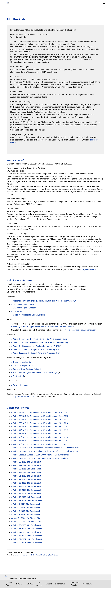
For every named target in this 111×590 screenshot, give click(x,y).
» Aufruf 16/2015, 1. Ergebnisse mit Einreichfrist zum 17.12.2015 (39, 444)
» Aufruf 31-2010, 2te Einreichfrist (26, 476)
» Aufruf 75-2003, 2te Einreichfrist (26, 525)
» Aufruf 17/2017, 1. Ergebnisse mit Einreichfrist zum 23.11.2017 (39, 430)
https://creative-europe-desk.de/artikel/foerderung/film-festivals (36, 555)
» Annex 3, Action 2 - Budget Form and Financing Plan (35, 353)
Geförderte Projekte (18, 407)
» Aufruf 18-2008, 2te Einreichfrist (26, 493)
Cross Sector (39, 584)
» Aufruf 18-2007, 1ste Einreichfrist (26, 500)
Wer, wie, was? (15, 160)
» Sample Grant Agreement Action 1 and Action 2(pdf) (35, 372)
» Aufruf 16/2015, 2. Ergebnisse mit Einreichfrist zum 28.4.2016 (39, 441)
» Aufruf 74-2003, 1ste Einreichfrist (26, 536)
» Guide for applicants (21, 362)
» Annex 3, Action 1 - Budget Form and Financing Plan (35, 349)
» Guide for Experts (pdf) (22, 365)
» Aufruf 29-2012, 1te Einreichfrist (26, 465)
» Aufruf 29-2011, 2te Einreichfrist (26, 469)
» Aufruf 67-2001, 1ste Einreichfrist (26, 539)
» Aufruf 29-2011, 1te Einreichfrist (26, 472)
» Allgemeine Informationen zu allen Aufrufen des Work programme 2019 (43, 301)
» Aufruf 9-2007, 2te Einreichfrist (25, 504)
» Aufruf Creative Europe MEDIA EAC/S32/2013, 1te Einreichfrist (40, 458)
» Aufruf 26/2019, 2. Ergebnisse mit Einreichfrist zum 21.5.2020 (39, 413)
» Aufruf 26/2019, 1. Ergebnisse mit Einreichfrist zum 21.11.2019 (39, 416)
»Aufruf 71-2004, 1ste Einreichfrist (26, 522)
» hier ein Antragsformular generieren (79, 330)
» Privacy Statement (20, 385)
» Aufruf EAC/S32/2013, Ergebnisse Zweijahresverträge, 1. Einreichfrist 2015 (45, 451)
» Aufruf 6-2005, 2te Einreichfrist (25, 511)
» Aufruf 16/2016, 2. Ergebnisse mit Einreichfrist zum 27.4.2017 (39, 434)
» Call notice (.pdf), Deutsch (23, 304)
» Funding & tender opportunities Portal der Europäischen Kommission (42, 326)
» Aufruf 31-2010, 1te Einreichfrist (26, 479)
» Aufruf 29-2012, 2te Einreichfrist (26, 462)
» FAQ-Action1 (17, 376)
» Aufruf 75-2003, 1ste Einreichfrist (26, 529)
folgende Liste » (89, 269)
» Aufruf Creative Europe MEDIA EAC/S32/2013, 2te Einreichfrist (40, 455)
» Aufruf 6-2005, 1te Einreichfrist (25, 515)
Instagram (99, 584)
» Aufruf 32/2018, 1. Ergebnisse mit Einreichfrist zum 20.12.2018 (39, 423)
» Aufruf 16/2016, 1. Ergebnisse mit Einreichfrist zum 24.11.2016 (39, 437)
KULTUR (19, 584)
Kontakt (49, 584)
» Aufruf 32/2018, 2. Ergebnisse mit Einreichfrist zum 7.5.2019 (38, 420)
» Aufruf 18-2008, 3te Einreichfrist (26, 490)
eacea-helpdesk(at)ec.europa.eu (21, 397)
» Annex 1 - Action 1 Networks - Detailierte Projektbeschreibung (39, 342)
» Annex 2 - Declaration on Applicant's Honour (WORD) (35, 346)
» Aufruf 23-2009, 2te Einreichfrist (26, 483)
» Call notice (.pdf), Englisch (23, 308)
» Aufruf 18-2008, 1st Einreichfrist (26, 497)
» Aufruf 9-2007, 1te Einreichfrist (25, 508)
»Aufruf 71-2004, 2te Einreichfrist (25, 518)
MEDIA (30, 584)
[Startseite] (20, 4)
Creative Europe (9, 584)
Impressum (87, 584)
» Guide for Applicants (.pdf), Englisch (28, 315)
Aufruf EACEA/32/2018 (19, 280)
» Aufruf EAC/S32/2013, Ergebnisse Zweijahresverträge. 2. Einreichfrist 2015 (45, 448)
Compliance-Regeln (74, 584)
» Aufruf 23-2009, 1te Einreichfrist (26, 486)
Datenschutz (60, 584)
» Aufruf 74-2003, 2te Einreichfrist (26, 532)
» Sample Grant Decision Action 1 (26, 369)
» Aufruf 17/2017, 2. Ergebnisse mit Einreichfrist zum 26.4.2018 (39, 427)
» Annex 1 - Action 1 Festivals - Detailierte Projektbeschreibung (39, 339)
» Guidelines (16, 311)
